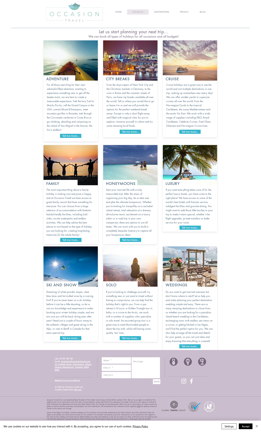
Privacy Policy (140, 426)
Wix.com (78, 389)
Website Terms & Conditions (67, 380)
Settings (229, 426)
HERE (139, 406)
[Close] (257, 426)
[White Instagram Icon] (183, 381)
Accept (245, 426)
